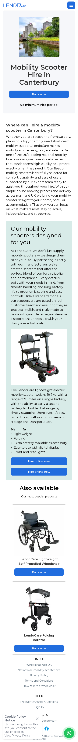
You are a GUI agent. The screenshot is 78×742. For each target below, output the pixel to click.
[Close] (37, 718)
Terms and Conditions (39, 680)
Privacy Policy (39, 675)
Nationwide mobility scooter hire (39, 670)
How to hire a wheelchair (39, 686)
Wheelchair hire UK (39, 665)
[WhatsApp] (69, 733)
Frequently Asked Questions (39, 702)
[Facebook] (46, 728)
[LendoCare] (14, 5)
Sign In (39, 707)
